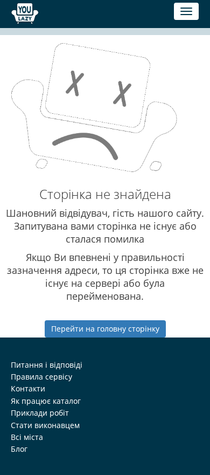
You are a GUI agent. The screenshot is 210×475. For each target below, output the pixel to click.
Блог (19, 449)
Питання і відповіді (46, 365)
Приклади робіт (40, 413)
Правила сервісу (41, 376)
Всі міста (27, 437)
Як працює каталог (46, 401)
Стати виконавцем (45, 425)
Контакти (28, 388)
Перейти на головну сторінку (105, 328)
